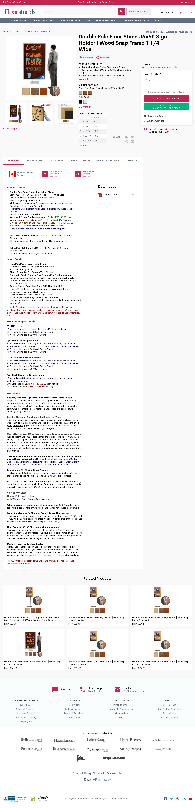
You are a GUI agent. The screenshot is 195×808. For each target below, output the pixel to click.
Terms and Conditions (169, 717)
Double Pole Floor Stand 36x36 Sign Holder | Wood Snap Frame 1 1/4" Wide (32, 663)
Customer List (169, 705)
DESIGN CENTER (121, 701)
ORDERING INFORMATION (25, 701)
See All (82, 146)
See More (83, 79)
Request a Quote (25, 705)
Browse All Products (138, 11)
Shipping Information (25, 709)
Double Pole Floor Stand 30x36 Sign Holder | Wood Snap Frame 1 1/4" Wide (96, 618)
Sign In (162, 9)
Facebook (165, 799)
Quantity (147, 80)
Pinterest (178, 799)
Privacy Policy (169, 713)
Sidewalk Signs (19, 21)
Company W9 (25, 722)
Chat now (169, 129)
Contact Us (186, 2)
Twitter (171, 799)
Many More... (86, 107)
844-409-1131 (19, 2)
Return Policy (73, 717)
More (158, 21)
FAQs (121, 717)
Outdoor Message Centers (75, 21)
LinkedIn (184, 799)
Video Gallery (121, 713)
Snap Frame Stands (107, 21)
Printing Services (121, 705)
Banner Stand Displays (136, 21)
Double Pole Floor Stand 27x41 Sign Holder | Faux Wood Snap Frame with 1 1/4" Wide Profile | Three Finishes (32, 618)
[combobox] (84, 11)
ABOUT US (169, 701)
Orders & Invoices (73, 709)
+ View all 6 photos (12, 128)
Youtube (190, 799)
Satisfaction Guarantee (169, 709)
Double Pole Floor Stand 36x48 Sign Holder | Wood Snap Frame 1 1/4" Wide (160, 663)
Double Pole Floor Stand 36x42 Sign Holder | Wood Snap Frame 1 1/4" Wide (96, 663)
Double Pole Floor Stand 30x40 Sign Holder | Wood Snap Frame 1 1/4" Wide (160, 618)
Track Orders (73, 705)
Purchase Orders (25, 713)
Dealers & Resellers (73, 713)
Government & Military (25, 717)
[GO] (121, 11)
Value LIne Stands (44, 21)
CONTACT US (73, 701)
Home (5, 31)
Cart (181, 9)
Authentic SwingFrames (121, 709)
